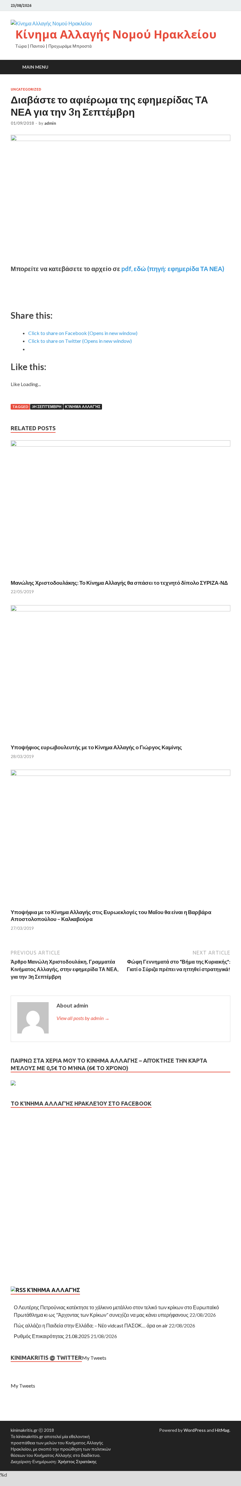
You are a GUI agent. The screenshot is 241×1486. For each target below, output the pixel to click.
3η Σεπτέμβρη (47, 406)
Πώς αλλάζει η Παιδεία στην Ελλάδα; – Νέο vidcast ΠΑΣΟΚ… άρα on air (91, 1325)
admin (50, 123)
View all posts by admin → (83, 1018)
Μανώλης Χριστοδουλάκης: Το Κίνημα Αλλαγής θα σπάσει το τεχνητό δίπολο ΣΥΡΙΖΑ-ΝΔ (119, 582)
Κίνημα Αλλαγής (82, 406)
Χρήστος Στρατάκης (77, 1461)
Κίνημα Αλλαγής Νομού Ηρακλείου (116, 34)
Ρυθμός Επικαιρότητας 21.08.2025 (52, 1336)
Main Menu (35, 67)
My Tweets (94, 1358)
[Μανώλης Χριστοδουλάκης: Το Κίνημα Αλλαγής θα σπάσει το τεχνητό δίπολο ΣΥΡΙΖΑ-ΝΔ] (120, 444)
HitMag (222, 1430)
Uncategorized (26, 89)
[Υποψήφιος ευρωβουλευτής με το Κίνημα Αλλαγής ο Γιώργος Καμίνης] (120, 609)
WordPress (195, 1430)
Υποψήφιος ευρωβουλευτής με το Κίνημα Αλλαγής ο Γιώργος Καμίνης (96, 747)
